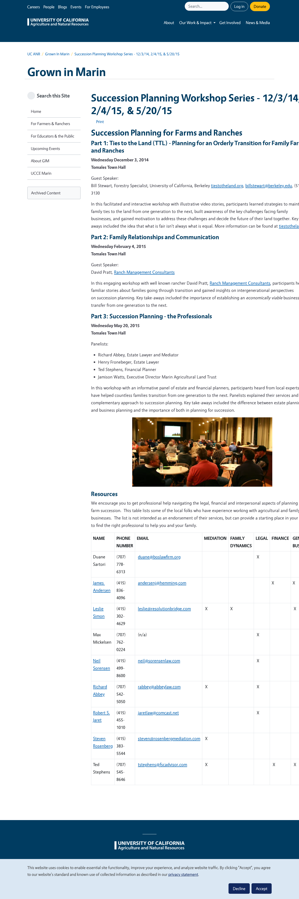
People (49, 6)
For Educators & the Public (52, 136)
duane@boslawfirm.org (159, 556)
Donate (260, 6)
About (169, 22)
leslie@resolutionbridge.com (164, 608)
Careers (33, 6)
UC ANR (33, 54)
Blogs (62, 6)
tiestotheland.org (227, 185)
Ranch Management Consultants (144, 272)
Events (75, 6)
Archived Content (45, 192)
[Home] (58, 22)
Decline (239, 888)
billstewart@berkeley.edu (268, 185)
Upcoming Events (45, 148)
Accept (261, 888)
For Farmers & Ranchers (50, 123)
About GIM (40, 160)
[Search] (226, 6)
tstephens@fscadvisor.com (162, 764)
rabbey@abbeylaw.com (159, 686)
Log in (239, 6)
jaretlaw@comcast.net (158, 712)
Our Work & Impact (195, 22)
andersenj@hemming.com (162, 582)
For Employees (97, 6)
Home (36, 111)
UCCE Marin (41, 173)
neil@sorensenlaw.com (159, 660)
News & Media (258, 22)
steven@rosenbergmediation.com (169, 738)
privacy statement (183, 874)
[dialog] (149, 879)
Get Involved (230, 22)
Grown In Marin (57, 54)
